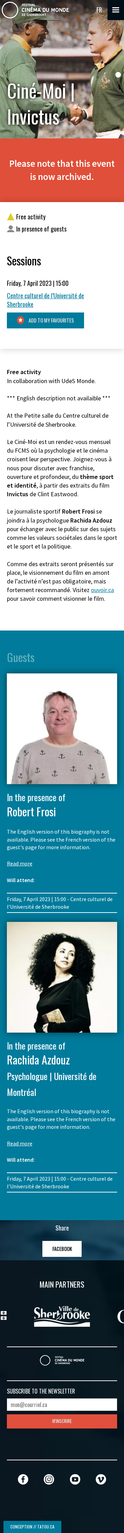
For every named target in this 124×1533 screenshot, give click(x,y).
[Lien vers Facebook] (23, 1479)
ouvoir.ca (102, 590)
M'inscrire (62, 1421)
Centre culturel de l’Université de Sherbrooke (45, 300)
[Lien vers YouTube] (75, 1479)
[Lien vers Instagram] (49, 1479)
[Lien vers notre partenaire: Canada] (62, 1315)
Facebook (62, 1248)
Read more (19, 863)
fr (99, 9)
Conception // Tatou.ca (32, 1527)
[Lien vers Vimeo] (101, 1479)
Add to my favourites (51, 320)
